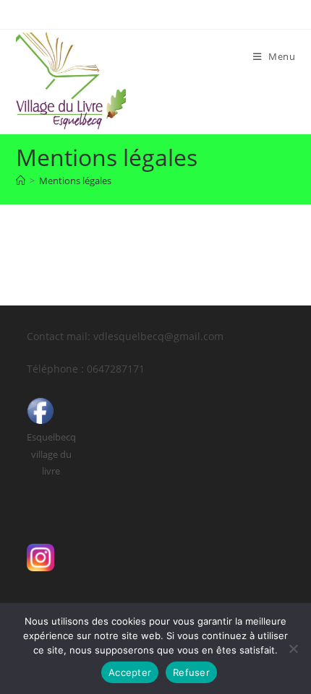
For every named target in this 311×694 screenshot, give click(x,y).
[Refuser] (293, 648)
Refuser (191, 672)
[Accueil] (20, 180)
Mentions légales (75, 180)
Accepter (129, 672)
